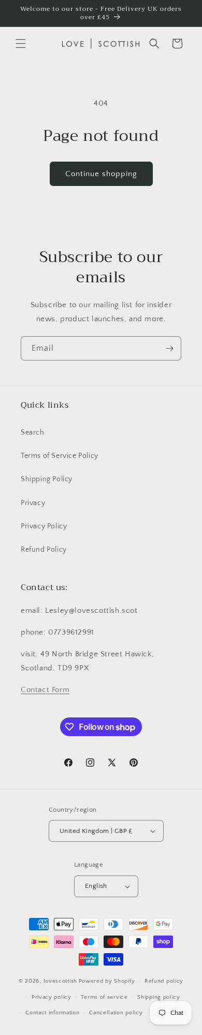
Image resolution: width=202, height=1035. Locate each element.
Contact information (52, 1013)
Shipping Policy (47, 479)
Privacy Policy (44, 526)
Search (33, 432)
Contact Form (45, 689)
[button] (20, 43)
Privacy (33, 503)
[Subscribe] (169, 348)
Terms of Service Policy (59, 456)
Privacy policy (51, 997)
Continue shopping (101, 173)
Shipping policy (158, 997)
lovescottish (60, 981)
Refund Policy (44, 549)
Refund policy (164, 981)
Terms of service (104, 997)
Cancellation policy (115, 1013)
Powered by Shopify (107, 981)
